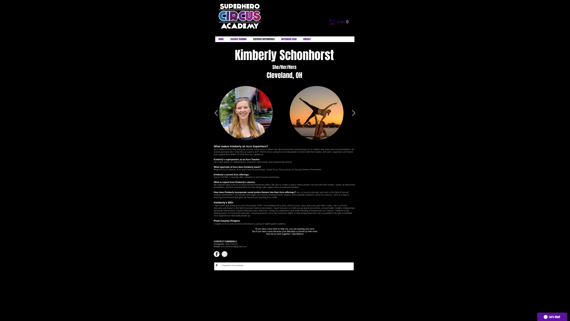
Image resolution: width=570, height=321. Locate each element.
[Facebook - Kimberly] (217, 254)
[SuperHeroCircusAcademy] (217, 265)
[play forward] (353, 113)
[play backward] (216, 113)
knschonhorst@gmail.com (233, 246)
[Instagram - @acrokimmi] (224, 254)
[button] (340, 22)
